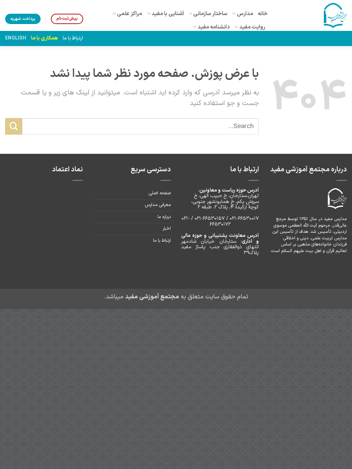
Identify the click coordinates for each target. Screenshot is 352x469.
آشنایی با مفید (168, 14)
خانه (262, 14)
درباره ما (164, 217)
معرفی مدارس (158, 205)
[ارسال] (13, 126)
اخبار (167, 228)
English (15, 38)
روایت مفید (252, 27)
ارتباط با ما (73, 38)
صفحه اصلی (159, 193)
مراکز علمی (129, 14)
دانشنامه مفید (214, 27)
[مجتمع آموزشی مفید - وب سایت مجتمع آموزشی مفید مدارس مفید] (312, 15)
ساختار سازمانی (210, 14)
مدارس (245, 14)
